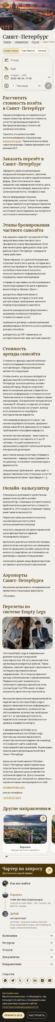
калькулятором (12, 141)
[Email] (50, 980)
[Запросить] (49, 870)
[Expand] (49, 77)
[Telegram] (13, 980)
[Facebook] (28, 980)
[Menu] (51, 5)
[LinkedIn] (35, 980)
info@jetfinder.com (14, 787)
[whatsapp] (35, 5)
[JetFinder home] (5, 5)
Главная (7, 42)
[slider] (27, 856)
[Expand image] (48, 621)
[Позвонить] (20, 5)
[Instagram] (42, 980)
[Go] (48, 85)
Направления (21, 42)
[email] (28, 5)
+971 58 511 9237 (12, 797)
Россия (35, 42)
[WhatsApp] (5, 980)
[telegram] (43, 5)
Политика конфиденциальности (20, 1006)
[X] (20, 980)
